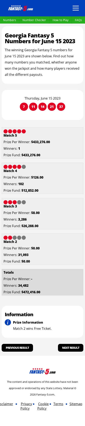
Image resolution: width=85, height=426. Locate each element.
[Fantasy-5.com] (20, 7)
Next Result (70, 348)
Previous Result (17, 348)
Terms (58, 404)
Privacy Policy (26, 406)
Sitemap (76, 404)
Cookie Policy (43, 406)
